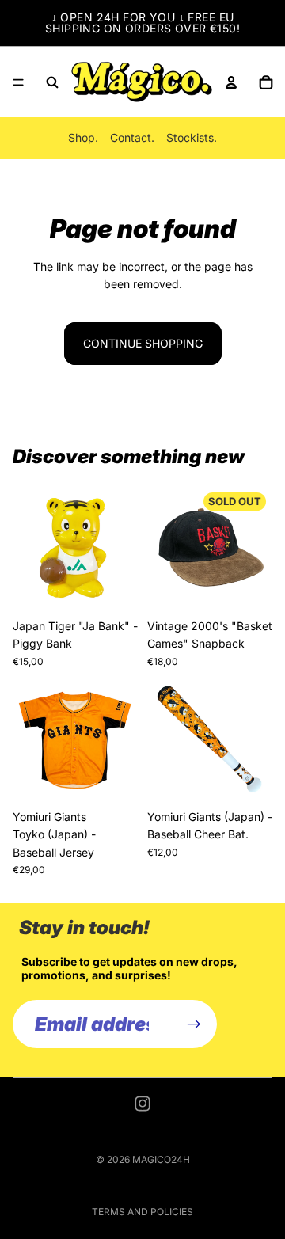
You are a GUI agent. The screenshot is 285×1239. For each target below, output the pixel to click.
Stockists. (191, 137)
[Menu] (18, 82)
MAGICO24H (161, 1159)
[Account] (231, 82)
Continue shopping (143, 343)
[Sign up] (194, 1024)
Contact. (132, 137)
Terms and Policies (142, 1212)
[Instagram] (142, 1103)
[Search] (52, 82)
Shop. (83, 137)
